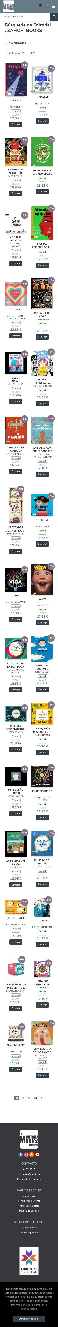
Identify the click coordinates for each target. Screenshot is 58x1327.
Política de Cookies (29, 1210)
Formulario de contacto (29, 1179)
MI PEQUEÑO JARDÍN (15, 791)
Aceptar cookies (28, 1318)
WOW (42, 599)
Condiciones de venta (29, 1200)
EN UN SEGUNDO (42, 791)
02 (23, 1098)
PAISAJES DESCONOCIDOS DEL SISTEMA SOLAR (16, 727)
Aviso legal (29, 1195)
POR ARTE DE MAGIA (42, 314)
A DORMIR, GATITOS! (15, 239)
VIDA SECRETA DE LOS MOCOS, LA (42, 1050)
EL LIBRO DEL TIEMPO (42, 862)
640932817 (29, 1169)
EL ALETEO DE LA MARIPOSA (15, 665)
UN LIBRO (42, 920)
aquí (28, 1305)
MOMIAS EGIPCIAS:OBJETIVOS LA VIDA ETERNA (42, 245)
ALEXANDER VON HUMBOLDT (16, 529)
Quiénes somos (29, 1227)
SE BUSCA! (42, 520)
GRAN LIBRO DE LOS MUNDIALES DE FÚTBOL (42, 172)
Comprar (15, 124)
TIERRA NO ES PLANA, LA (15, 449)
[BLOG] (31, 1154)
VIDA (16, 595)
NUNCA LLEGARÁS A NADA (42, 381)
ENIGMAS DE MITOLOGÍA (15, 171)
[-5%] (16, 79)
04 (35, 1098)
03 (29, 1098)
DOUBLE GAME (16, 918)
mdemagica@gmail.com (29, 1174)
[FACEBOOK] (20, 1154)
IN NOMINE (42, 97)
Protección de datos (29, 1205)
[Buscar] (54, 17)
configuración (28, 1309)
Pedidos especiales (29, 1232)
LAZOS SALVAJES (16, 379)
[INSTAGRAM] (26, 1154)
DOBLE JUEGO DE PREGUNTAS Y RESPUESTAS (15, 986)
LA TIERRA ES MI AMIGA (16, 862)
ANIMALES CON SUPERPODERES (42, 449)
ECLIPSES (15, 100)
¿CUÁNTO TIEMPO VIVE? (42, 983)
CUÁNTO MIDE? (16, 1045)
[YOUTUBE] (37, 1154)
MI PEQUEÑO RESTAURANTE (42, 730)
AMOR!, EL (16, 309)
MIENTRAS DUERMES (42, 667)
